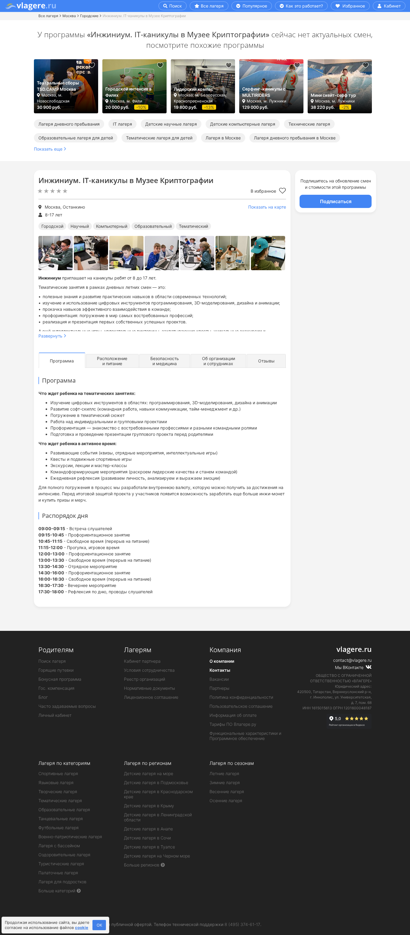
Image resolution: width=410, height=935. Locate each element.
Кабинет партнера (142, 661)
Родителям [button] (56, 650)
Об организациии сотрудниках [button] (218, 361)
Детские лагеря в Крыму (149, 805)
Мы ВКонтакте (350, 667)
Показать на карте (267, 206)
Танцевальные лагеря (60, 818)
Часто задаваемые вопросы (67, 706)
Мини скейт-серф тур (333, 95)
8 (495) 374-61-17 (242, 924)
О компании (222, 661)
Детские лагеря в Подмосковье (156, 782)
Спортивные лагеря (58, 773)
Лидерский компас (193, 89)
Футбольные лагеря (58, 827)
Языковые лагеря (56, 782)
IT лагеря (122, 124)
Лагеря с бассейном (59, 845)
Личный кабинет (54, 715)
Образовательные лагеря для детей (75, 137)
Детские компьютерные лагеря (242, 124)
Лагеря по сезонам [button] (232, 763)
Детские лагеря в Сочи (147, 837)
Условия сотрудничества (149, 670)
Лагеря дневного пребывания (69, 124)
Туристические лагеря (61, 863)
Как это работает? (304, 5)
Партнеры (219, 688)
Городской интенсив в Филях (128, 92)
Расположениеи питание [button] (112, 361)
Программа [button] (62, 360)
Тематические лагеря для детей (159, 137)
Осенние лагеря (226, 800)
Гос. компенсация (56, 688)
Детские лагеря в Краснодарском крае (158, 794)
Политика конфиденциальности (241, 697)
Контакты (220, 670)
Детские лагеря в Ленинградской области (158, 817)
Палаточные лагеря (58, 872)
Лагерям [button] (137, 650)
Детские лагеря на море (148, 773)
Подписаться (335, 201)
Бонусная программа (59, 679)
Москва (69, 16)
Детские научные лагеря (171, 124)
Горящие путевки (56, 670)
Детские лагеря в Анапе (148, 828)
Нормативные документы (149, 688)
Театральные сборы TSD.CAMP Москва (58, 86)
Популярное (254, 5)
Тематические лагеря (60, 800)
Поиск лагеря (52, 661)
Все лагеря (212, 5)
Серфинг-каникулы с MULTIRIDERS (263, 92)
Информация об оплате (233, 715)
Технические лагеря (309, 124)
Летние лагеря (224, 773)
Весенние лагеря (227, 791)
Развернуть (50, 335)
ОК (99, 925)
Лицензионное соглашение (151, 697)
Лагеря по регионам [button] (147, 763)
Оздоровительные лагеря (64, 854)
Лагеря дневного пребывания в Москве (295, 137)
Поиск (175, 5)
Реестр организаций (144, 679)
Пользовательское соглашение (241, 706)
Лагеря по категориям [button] (64, 763)
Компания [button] (225, 650)
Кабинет (392, 5)
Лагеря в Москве (223, 137)
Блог (43, 697)
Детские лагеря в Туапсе (149, 846)
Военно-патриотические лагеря (70, 836)
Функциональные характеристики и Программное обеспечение (245, 736)
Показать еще (48, 148)
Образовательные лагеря (64, 809)
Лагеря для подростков (62, 881)
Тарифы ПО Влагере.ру (233, 724)
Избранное (353, 5)
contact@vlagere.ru (352, 660)
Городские (89, 16)
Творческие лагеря (57, 791)
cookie (81, 927)
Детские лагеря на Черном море (157, 855)
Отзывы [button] (266, 360)
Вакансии (219, 679)
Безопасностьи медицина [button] (164, 361)
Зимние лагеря (225, 782)
